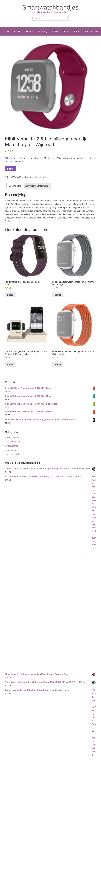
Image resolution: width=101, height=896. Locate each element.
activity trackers (12, 437)
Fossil (66, 31)
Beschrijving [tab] (15, 185)
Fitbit (77, 31)
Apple (17, 31)
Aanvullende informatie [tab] (36, 185)
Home (6, 31)
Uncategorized (42, 176)
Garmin (29, 31)
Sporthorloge (91, 31)
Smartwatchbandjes (50, 7)
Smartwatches (11, 445)
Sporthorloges (11, 449)
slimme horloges (12, 441)
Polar (55, 31)
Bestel (10, 168)
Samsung (42, 31)
